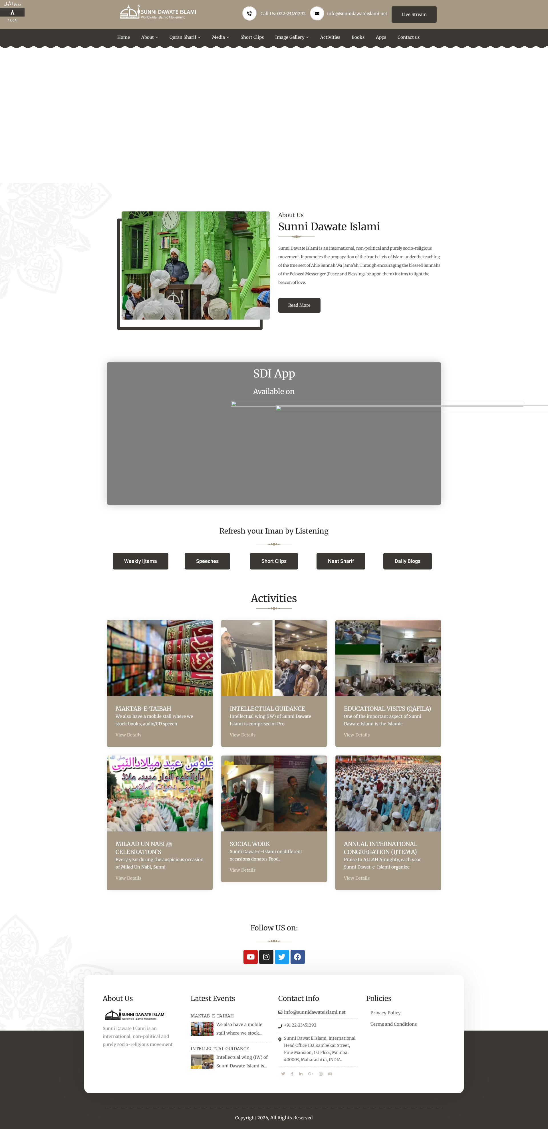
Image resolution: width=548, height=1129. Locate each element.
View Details (128, 735)
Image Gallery (290, 37)
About (147, 37)
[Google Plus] (310, 1074)
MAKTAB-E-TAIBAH (143, 708)
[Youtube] (250, 957)
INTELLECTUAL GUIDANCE (267, 708)
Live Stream (414, 14)
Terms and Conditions (393, 1024)
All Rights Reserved (291, 1117)
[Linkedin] (301, 1074)
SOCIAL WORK (250, 843)
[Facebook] (298, 957)
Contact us (409, 37)
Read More (299, 305)
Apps (381, 37)
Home (123, 37)
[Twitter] (282, 957)
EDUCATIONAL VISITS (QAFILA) (387, 708)
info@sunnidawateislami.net (357, 13)
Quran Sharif (183, 37)
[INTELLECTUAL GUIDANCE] (202, 1062)
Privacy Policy (385, 1012)
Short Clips (252, 37)
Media (218, 37)
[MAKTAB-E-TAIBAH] (202, 1029)
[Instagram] (266, 957)
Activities (330, 37)
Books (358, 37)
